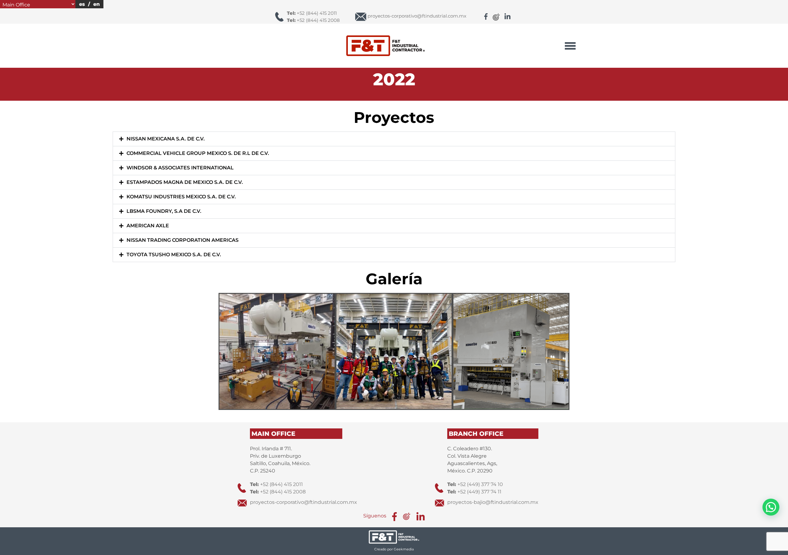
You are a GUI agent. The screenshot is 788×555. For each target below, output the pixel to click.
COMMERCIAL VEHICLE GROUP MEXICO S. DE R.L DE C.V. (198, 153)
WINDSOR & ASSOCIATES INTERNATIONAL (180, 168)
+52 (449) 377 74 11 (474, 492)
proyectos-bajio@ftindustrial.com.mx (492, 502)
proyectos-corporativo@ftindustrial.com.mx (303, 502)
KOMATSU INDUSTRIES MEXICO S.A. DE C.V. (181, 197)
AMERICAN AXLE (148, 226)
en (96, 4)
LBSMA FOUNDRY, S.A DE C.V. (164, 211)
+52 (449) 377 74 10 (475, 484)
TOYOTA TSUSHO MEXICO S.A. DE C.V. (174, 254)
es (82, 4)
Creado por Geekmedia (394, 549)
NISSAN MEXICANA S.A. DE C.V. (166, 139)
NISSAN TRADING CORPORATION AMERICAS (183, 240)
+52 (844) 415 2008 (313, 20)
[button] (394, 139)
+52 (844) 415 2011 (312, 13)
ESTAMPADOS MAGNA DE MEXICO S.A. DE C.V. (185, 182)
